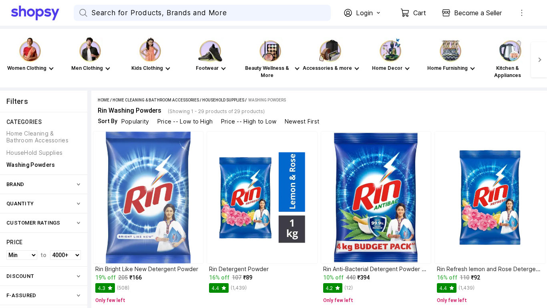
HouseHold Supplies (223, 100)
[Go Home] (42, 13)
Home (103, 100)
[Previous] (8, 59)
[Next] (539, 59)
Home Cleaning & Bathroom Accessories (156, 100)
